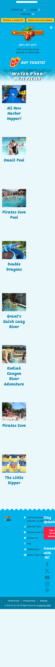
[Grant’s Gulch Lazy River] (14, 302)
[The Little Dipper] (14, 463)
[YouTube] (47, 577)
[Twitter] (47, 571)
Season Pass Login (36, 555)
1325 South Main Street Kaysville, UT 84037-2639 (27, 51)
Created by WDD (44, 605)
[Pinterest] (47, 590)
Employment (33, 549)
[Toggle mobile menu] (51, 27)
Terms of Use (13, 600)
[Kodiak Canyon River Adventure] (14, 354)
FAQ (29, 543)
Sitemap (43, 600)
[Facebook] (47, 564)
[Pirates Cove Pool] (14, 198)
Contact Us (17, 9)
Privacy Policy (29, 600)
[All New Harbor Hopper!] (14, 94)
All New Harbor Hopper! (14, 114)
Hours (34, 9)
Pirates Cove (14, 426)
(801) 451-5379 (27, 44)
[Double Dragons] (14, 250)
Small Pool (14, 160)
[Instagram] (47, 584)
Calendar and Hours (37, 532)
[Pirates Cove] (14, 411)
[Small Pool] (14, 146)
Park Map (26, 14)
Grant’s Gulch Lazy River (14, 322)
